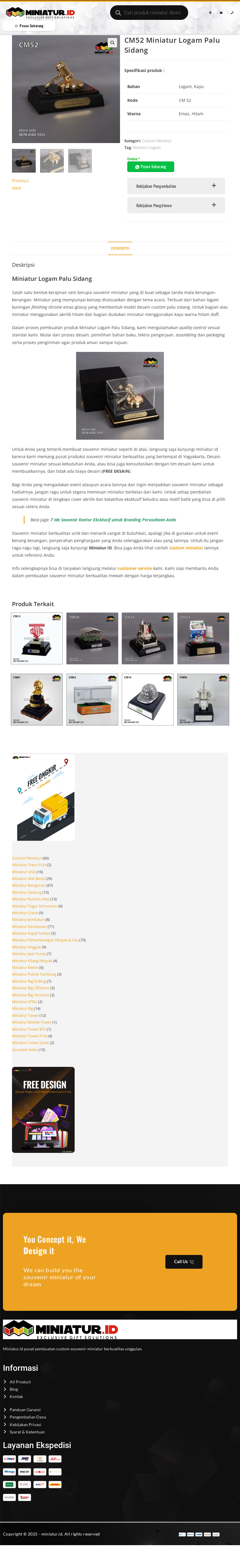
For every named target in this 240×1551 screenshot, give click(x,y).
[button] (112, 42)
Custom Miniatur (157, 140)
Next (16, 188)
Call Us (181, 1261)
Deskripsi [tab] (120, 248)
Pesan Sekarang (153, 166)
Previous (20, 180)
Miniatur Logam (147, 147)
